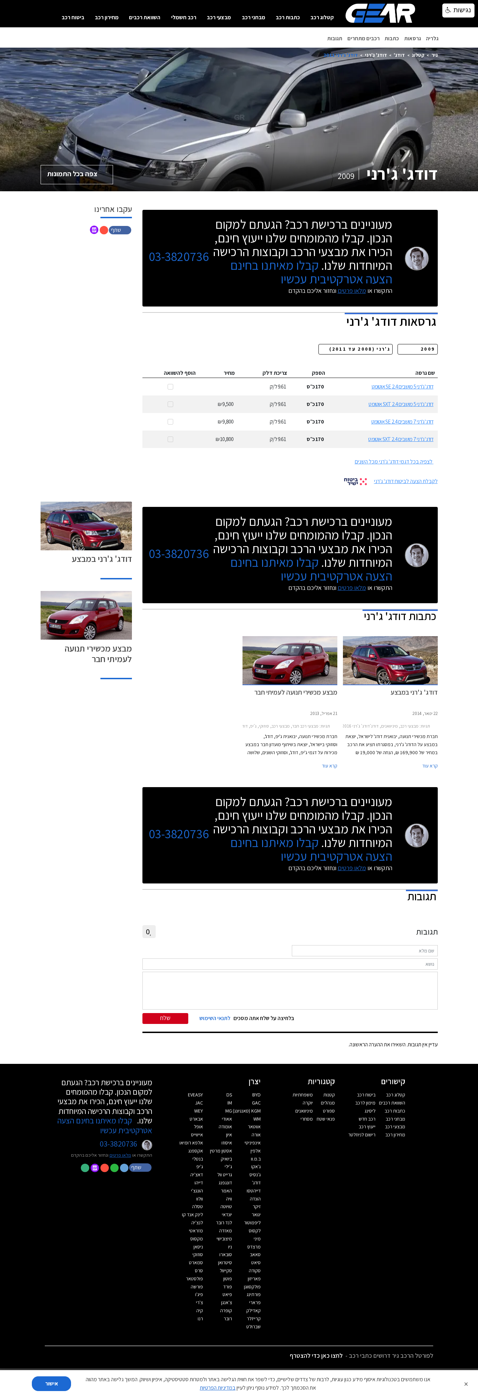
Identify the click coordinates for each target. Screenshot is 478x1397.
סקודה (255, 1270)
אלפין (256, 1151)
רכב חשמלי (183, 17)
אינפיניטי (253, 1143)
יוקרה (308, 1103)
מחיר (229, 373)
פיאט (227, 1294)
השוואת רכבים (144, 17)
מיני (257, 1239)
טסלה (197, 1206)
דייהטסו (254, 1191)
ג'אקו (256, 1166)
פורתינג (254, 1294)
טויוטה (226, 1206)
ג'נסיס (255, 1174)
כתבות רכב (288, 17)
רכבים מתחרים (363, 38)
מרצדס (254, 1247)
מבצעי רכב (219, 17)
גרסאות (412, 38)
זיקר (257, 1206)
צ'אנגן (226, 1302)
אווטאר (254, 1126)
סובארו (225, 1254)
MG (228, 1111)
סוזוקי (197, 1254)
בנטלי (197, 1159)
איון (229, 1134)
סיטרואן (225, 1262)
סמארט (196, 1262)
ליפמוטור (252, 1222)
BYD (256, 1095)
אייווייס (197, 1134)
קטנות (329, 1095)
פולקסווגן (252, 1287)
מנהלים (328, 1103)
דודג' (399, 54)
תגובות (334, 38)
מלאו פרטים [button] (120, 1155)
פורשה (197, 1287)
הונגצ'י (197, 1191)
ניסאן (198, 1247)
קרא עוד (430, 766)
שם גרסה (425, 373)
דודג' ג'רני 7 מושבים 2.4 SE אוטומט (402, 421)
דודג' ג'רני (376, 54)
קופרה (226, 1310)
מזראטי (196, 1230)
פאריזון (254, 1278)
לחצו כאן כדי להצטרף (316, 1355)
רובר (228, 1318)
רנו (200, 1318)
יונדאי (227, 1214)
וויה (229, 1199)
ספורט (329, 1111)
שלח (165, 1018)
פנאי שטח (326, 1119)
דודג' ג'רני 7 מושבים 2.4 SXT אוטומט (400, 439)
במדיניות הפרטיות (218, 1387)
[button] (121, 230)
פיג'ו (199, 1294)
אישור (51, 1383)
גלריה (432, 38)
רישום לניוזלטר (361, 1134)
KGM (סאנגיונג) (247, 1111)
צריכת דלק (274, 373)
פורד (227, 1287)
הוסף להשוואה (180, 373)
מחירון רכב (107, 17)
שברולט (253, 1326)
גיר (434, 54)
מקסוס (196, 1239)
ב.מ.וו (256, 1159)
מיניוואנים (304, 1111)
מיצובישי (224, 1239)
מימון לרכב (365, 1103)
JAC (199, 1103)
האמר (226, 1191)
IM (229, 1103)
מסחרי (307, 1119)
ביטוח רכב (73, 17)
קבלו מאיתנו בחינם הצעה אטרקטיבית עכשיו (311, 272)
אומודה (225, 1126)
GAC (256, 1103)
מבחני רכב (253, 17)
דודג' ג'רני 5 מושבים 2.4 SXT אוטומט (400, 404)
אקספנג (195, 1151)
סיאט (256, 1262)
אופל (198, 1126)
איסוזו (227, 1143)
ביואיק (226, 1159)
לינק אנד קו (192, 1214)
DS (229, 1095)
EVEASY (195, 1095)
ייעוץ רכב (367, 1126)
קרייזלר (254, 1318)
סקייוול (226, 1270)
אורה (256, 1134)
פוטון (227, 1278)
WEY (198, 1111)
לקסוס (255, 1230)
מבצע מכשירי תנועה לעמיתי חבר (98, 653)
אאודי (227, 1119)
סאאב (255, 1254)
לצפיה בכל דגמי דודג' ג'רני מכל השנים (394, 461)
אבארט (196, 1119)
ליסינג (370, 1111)
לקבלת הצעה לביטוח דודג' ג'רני (406, 481)
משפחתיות (303, 1095)
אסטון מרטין (221, 1151)
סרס (199, 1270)
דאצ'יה (196, 1174)
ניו (230, 1247)
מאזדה (225, 1230)
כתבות (392, 38)
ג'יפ (199, 1166)
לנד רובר (224, 1222)
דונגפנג (225, 1182)
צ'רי (199, 1302)
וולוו (199, 1199)
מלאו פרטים (352, 291)
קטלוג (418, 54)
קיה (199, 1310)
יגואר (256, 1214)
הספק (318, 373)
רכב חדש (367, 1119)
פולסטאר (194, 1278)
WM (257, 1119)
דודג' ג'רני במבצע (102, 558)
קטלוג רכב (322, 17)
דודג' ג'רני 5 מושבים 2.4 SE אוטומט (403, 386)
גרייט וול (224, 1174)
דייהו (199, 1182)
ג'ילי (228, 1166)
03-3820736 (179, 256)
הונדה (255, 1199)
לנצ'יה (197, 1222)
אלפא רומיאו (191, 1143)
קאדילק (253, 1310)
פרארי (255, 1302)
